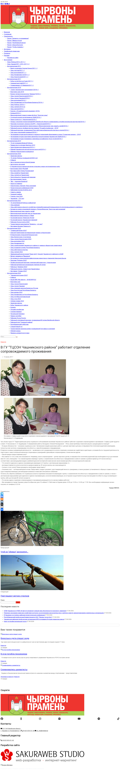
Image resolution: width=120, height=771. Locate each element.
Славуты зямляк (15, 192)
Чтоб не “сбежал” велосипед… (14, 552)
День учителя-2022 (16, 252)
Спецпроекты (8, 36)
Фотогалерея (8, 60)
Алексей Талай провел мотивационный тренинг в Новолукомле (30, 232)
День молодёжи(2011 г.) (18, 72)
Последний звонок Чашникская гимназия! (23, 220)
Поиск (3, 600)
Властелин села (15, 282)
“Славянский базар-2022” (18, 230)
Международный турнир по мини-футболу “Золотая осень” (29, 115)
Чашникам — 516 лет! (17, 198)
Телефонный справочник (12, 51)
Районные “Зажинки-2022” (18, 267)
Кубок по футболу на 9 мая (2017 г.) (21, 81)
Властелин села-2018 (17, 92)
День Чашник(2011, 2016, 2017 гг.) (18, 64)
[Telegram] (60, 493)
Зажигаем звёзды (16, 156)
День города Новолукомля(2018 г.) (21, 96)
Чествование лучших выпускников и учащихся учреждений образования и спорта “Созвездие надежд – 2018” (45, 134)
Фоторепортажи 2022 (14, 228)
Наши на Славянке (16, 183)
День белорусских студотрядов (20, 237)
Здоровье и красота (7, 676)
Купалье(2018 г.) (15, 113)
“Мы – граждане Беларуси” (19, 181)
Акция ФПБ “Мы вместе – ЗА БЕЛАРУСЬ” (23, 279)
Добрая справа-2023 (17, 301)
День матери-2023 (16, 292)
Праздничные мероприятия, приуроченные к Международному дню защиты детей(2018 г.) (39, 126)
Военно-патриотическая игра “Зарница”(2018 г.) (25, 94)
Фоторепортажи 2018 (14, 87)
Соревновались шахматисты (14, 669)
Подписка (7, 53)
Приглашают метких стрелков (15, 596)
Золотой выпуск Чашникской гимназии (22, 177)
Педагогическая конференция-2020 (21, 188)
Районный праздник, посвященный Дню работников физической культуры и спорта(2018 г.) (39, 130)
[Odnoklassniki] (60, 499)
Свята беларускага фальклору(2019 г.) (22, 147)
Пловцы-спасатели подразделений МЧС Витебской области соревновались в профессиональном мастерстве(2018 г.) (48, 121)
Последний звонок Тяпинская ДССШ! (22, 218)
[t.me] (99, 718)
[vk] (59, 718)
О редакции (7, 34)
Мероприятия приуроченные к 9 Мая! (22, 215)
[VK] (5, 4)
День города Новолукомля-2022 (20, 239)
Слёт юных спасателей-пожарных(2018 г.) (23, 132)
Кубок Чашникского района (19, 305)
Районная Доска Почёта (18, 318)
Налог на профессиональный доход (15, 621)
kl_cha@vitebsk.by (42, 731)
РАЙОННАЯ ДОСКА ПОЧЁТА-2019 (21, 190)
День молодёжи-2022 (17, 241)
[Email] (60, 507)
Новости (3, 342)
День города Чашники (17, 286)
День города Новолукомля (19, 284)
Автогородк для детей (17, 164)
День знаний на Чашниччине (19, 173)
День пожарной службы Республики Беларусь (25, 247)
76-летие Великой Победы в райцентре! (23, 203)
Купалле (13, 307)
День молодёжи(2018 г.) (18, 100)
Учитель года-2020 (16, 196)
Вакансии (7, 32)
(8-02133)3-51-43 (28, 731)
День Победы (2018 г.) (17, 104)
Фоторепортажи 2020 (14, 153)
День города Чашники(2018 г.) (20, 98)
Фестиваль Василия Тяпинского (20, 226)
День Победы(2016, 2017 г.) (16, 62)
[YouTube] (7, 4)
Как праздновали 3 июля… (18, 179)
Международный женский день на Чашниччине (25, 213)
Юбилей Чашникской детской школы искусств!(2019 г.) (28, 149)
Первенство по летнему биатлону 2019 (22, 145)
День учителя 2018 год (17, 107)
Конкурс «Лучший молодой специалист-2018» (25, 111)
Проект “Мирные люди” (14, 40)
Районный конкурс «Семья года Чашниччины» (25, 269)
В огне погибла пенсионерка (14, 654)
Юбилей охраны (15, 331)
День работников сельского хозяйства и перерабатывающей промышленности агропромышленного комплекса (46, 207)
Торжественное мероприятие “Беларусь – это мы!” (26, 224)
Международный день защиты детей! (22, 211)
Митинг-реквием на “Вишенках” (20, 256)
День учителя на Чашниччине (19, 175)
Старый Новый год (16, 326)
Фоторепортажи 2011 (14, 66)
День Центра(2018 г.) (17, 109)
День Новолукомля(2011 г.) (19, 77)
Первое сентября (15, 316)
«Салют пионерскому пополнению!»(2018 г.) (24, 89)
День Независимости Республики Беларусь (24, 294)
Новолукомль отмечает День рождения (23, 186)
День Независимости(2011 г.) (20, 75)
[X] (60, 504)
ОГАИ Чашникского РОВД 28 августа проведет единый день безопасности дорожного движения (35, 611)
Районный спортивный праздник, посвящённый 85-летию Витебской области (35, 320)
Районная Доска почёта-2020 (19, 222)
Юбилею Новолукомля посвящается (22, 151)
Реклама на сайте (12, 57)
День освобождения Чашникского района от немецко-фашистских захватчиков (36, 245)
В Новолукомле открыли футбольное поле (23, 235)
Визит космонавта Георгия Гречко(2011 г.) (23, 68)
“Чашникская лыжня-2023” (19, 275)
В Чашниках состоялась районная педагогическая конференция (24, 615)
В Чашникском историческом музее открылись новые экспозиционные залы (35, 166)
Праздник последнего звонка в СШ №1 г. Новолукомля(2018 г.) (30, 124)
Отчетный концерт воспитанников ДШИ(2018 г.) (25, 117)
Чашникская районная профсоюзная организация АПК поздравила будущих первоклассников (34, 619)
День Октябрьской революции (20, 296)
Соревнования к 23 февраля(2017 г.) (22, 85)
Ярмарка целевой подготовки (19, 333)
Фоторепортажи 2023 (14, 273)
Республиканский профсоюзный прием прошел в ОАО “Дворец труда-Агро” (28, 617)
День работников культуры (19, 250)
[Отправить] (60, 509)
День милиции (15, 205)
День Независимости (17, 243)
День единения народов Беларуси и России (24, 288)
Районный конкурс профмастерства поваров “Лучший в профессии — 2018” (34, 128)
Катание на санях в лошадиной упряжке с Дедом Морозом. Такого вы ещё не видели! (37, 209)
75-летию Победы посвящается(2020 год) (24, 158)
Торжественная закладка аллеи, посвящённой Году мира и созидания (32, 329)
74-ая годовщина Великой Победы (21, 143)
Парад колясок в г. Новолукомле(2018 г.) (23, 119)
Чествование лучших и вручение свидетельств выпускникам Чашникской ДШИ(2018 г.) (38, 136)
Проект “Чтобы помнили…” (15, 47)
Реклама (6, 55)
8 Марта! (13, 160)
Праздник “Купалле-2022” (18, 260)
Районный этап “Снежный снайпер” (21, 322)
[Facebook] (1, 4)
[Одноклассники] (2, 4)
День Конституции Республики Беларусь (23, 290)
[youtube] (79, 718)
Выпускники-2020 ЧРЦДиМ (19, 168)
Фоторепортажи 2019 (14, 141)
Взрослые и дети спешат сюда (15, 638)
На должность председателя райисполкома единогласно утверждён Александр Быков (38, 258)
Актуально (7, 49)
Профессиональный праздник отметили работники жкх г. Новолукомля (33, 262)
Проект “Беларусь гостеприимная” (18, 38)
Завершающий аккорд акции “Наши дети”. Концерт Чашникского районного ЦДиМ (36, 254)
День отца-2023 (15, 299)
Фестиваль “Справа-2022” (18, 271)
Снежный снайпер (16, 194)
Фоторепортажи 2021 (14, 200)
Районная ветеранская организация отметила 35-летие (28, 264)
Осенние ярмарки (16, 311)
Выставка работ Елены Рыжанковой (22, 171)
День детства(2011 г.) (17, 70)
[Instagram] (4, 4)
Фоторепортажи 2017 (14, 79)
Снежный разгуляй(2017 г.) (19, 83)
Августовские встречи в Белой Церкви (22, 162)
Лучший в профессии (17, 309)
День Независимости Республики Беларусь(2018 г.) (27, 102)
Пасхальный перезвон (17, 314)
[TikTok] (9, 4)
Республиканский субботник (19, 324)
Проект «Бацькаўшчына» (15, 45)
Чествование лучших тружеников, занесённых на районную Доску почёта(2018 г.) (36, 139)
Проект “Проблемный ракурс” (16, 43)
